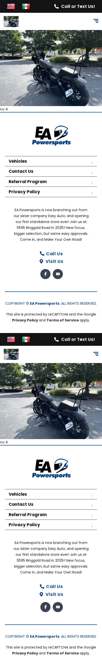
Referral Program (28, 181)
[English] (11, 6)
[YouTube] (58, 274)
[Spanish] (26, 6)
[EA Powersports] (11, 21)
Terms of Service (63, 320)
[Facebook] (45, 274)
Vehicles (18, 161)
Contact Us (21, 171)
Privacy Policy (24, 191)
